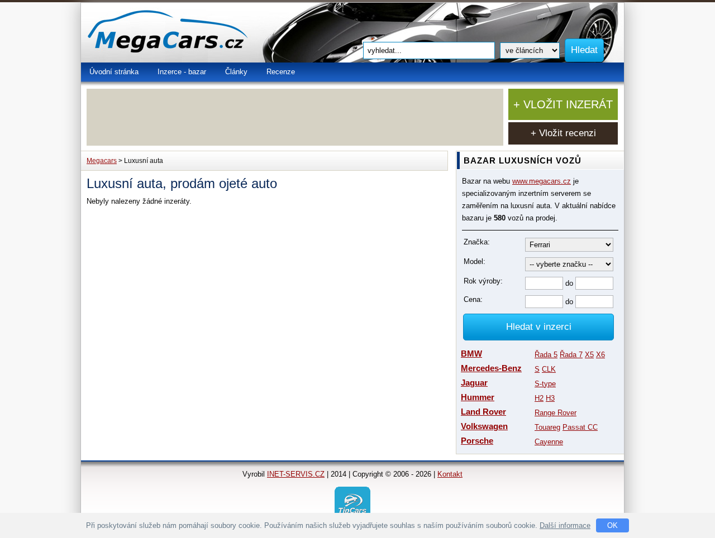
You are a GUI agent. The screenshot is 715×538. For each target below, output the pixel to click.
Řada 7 (571, 354)
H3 (550, 398)
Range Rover (555, 413)
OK (612, 525)
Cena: (473, 299)
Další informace (565, 525)
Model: (474, 261)
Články (236, 72)
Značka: (477, 242)
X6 (600, 354)
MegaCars (192, 33)
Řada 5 (546, 354)
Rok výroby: (483, 281)
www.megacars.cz (541, 181)
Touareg (547, 427)
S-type (545, 384)
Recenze (280, 72)
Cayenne (549, 442)
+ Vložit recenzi (563, 133)
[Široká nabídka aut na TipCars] (352, 503)
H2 (539, 398)
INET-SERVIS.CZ (296, 474)
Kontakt (450, 474)
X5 (589, 354)
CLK (549, 369)
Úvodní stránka (114, 72)
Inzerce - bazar (182, 72)
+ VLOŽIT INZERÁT (563, 104)
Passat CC (580, 427)
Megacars (102, 161)
